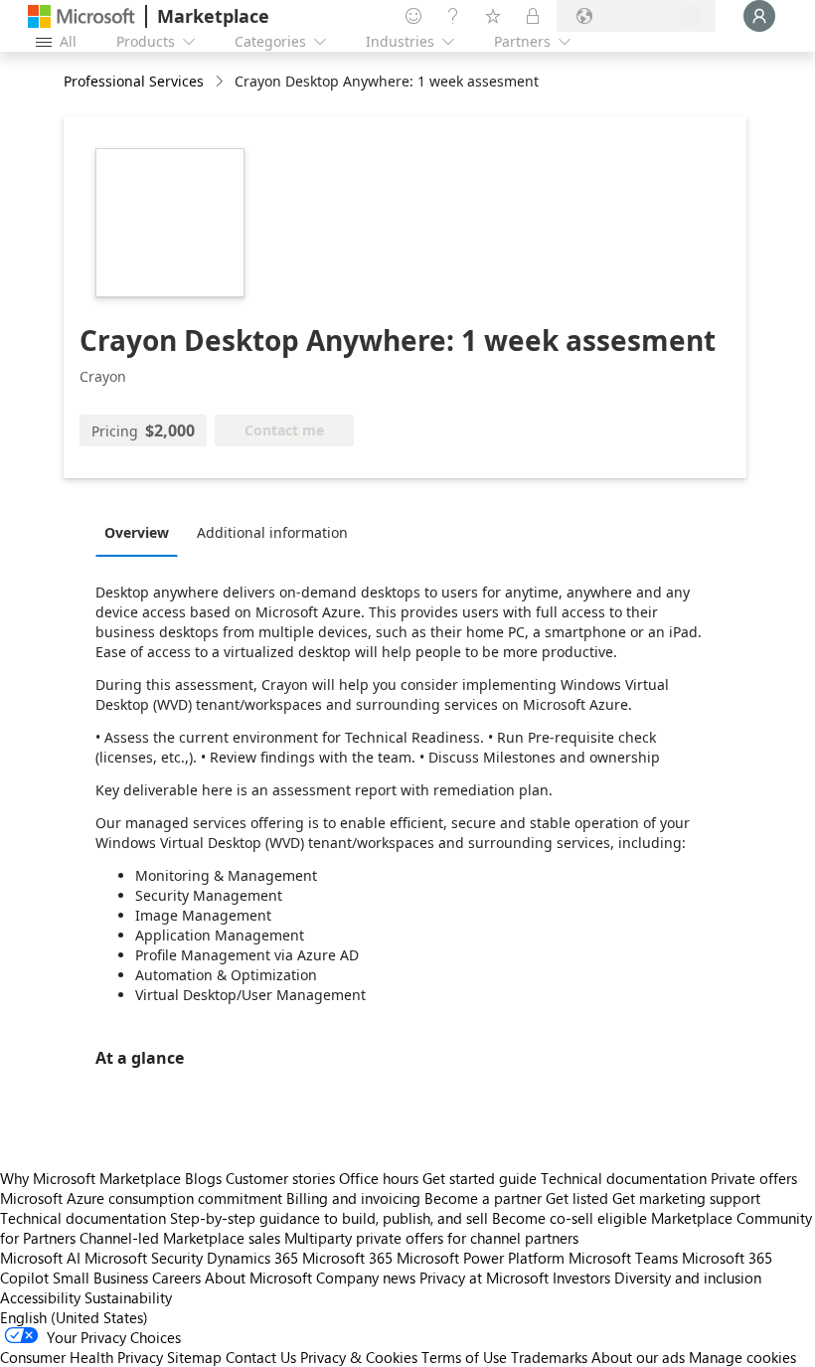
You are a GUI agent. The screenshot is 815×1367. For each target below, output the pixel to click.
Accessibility (40, 1297)
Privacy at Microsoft (484, 1277)
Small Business (100, 1277)
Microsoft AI (40, 1258)
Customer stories (280, 1178)
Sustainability (128, 1297)
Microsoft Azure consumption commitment (143, 1198)
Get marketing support (686, 1198)
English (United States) (74, 1317)
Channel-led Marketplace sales (180, 1238)
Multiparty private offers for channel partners (431, 1238)
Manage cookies (742, 1357)
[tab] (141, 532)
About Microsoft (258, 1277)
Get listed (577, 1198)
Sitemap (194, 1357)
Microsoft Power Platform (481, 1258)
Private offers (754, 1178)
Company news (365, 1277)
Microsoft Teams (623, 1258)
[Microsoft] (81, 16)
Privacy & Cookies (358, 1357)
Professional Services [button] (134, 81)
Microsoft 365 (347, 1258)
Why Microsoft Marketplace (90, 1178)
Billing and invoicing (353, 1198)
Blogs (203, 1178)
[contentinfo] (221, 82)
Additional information (272, 532)
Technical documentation (624, 1178)
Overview (136, 532)
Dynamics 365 (252, 1258)
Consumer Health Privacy (81, 1357)
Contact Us (261, 1357)
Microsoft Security (143, 1258)
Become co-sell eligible (569, 1218)
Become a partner (483, 1198)
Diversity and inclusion (687, 1277)
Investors (581, 1277)
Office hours (378, 1178)
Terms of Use (464, 1357)
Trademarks (549, 1357)
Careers (176, 1277)
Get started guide (479, 1178)
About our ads (638, 1357)
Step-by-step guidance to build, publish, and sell (329, 1218)
